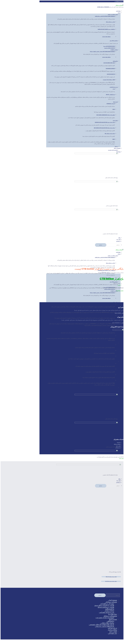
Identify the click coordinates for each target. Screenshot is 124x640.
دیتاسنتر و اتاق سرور (114, 40)
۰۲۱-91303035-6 (107, 7)
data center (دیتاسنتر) (109, 48)
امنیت (119, 285)
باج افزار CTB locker (111, 279)
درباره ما (119, 442)
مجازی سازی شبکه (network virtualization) (104, 127)
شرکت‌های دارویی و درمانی (104, 626)
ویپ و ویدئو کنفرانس (114, 87)
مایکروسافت (115, 61)
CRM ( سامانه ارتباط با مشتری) (109, 79)
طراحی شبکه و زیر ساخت (113, 14)
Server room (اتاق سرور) (109, 46)
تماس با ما (118, 446)
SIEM (114, 109)
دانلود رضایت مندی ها (111, 581)
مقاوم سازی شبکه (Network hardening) (105, 114)
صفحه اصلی (112, 600)
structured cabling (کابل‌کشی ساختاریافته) (105, 16)
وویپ (114, 88)
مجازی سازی (115, 120)
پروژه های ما (112, 614)
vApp (113, 139)
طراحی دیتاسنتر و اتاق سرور (104, 605)
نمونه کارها (118, 151)
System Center (111, 74)
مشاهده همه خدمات (106, 36)
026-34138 (100, 7)
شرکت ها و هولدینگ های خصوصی (101, 624)
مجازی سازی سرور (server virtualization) (105, 122)
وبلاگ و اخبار (112, 630)
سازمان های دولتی (107, 623)
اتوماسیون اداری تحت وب (113, 150)
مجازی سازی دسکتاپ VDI (110, 133)
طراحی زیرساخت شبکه (110, 21)
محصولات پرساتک (117, 148)
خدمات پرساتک (117, 444)
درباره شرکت (112, 628)
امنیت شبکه (115, 101)
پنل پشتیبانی (118, 241)
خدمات (119, 12)
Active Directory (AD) (109, 62)
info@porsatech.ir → (118, 1)
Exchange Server (110, 68)
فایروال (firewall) (111, 103)
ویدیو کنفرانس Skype (110, 94)
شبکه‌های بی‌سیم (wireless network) (106, 29)
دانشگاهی (110, 621)
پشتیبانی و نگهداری (114, 49)
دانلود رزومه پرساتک (111, 576)
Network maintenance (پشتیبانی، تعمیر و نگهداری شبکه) (102, 51)
